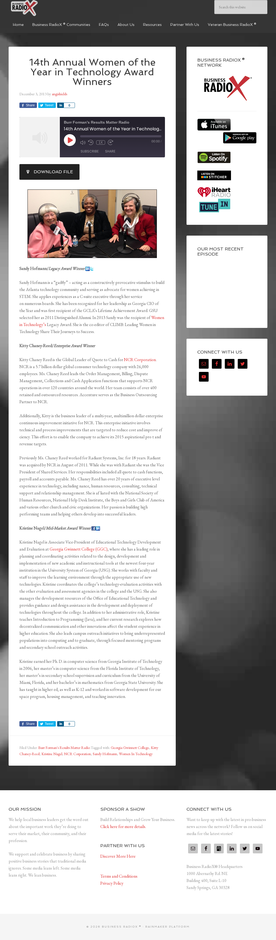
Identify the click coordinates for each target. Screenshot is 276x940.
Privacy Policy (111, 883)
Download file (53, 171)
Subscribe (90, 151)
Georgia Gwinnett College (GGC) (79, 549)
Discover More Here (118, 856)
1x (101, 142)
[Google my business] (219, 848)
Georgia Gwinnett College (130, 747)
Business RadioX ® (49, 8)
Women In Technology (136, 753)
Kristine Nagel (52, 753)
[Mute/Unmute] (82, 142)
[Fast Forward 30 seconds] (110, 142)
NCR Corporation (140, 359)
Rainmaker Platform (167, 926)
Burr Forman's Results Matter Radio (64, 747)
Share (110, 151)
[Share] (60, 105)
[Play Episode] (70, 140)
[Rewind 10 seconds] (91, 142)
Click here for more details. (123, 826)
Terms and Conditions (118, 876)
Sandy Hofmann (105, 753)
